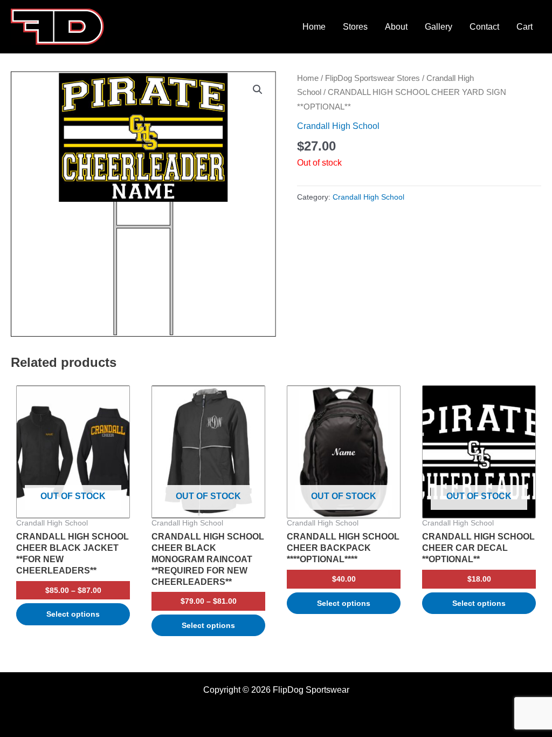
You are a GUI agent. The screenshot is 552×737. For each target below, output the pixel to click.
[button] (257, 89)
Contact (484, 26)
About (396, 26)
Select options (73, 614)
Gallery (438, 26)
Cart (524, 26)
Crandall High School (338, 126)
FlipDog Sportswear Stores (372, 78)
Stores (355, 26)
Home (314, 26)
